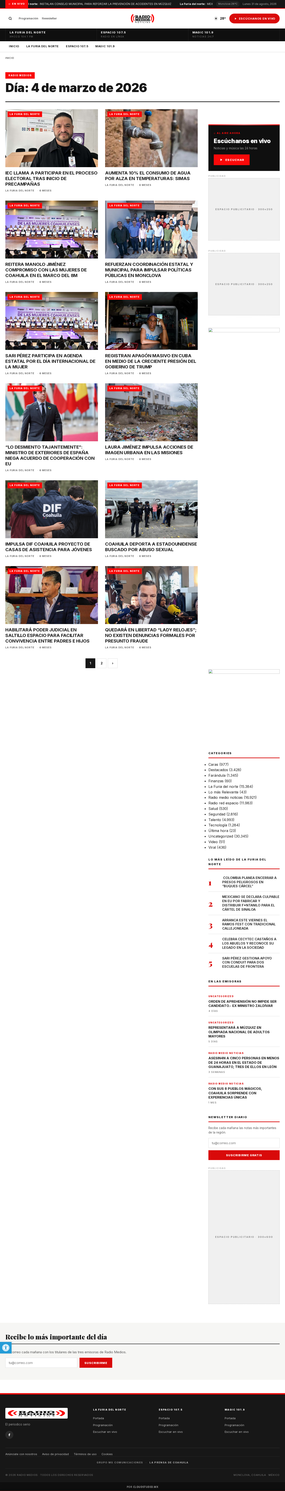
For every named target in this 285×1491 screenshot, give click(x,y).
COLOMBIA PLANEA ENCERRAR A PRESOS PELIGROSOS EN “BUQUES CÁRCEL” (249, 882)
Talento (214, 819)
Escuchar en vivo (105, 1431)
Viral (212, 847)
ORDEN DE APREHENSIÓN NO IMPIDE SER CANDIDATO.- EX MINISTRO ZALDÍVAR (242, 1003)
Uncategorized (220, 836)
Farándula (217, 775)
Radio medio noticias (225, 797)
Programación (28, 18)
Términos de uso (85, 1454)
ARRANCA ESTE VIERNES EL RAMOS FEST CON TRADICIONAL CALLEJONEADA (249, 924)
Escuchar (234, 160)
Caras (213, 764)
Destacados (218, 770)
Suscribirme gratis (244, 1155)
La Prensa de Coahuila (168, 1462)
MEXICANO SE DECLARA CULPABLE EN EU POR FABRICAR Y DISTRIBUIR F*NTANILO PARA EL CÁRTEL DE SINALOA (250, 903)
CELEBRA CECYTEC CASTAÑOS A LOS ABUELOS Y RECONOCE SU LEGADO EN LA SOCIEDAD (249, 943)
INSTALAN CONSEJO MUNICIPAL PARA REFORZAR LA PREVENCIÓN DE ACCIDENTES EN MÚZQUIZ (86, 4)
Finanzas (216, 781)
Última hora (218, 830)
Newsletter (49, 18)
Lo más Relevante (223, 792)
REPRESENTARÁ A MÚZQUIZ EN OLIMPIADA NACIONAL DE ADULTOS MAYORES (239, 1031)
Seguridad (216, 814)
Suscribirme (95, 1363)
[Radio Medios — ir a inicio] (142, 18)
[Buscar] (10, 18)
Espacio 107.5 (77, 46)
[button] (6, 1347)
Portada (98, 1418)
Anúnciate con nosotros (21, 1454)
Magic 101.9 (105, 46)
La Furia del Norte (42, 46)
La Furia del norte (223, 786)
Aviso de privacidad (55, 1454)
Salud (213, 808)
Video (213, 842)
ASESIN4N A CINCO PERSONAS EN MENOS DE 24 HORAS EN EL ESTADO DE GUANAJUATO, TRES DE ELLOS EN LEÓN (243, 1062)
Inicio (14, 46)
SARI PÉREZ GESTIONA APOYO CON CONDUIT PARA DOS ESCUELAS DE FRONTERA (247, 962)
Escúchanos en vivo (257, 18)
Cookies (107, 1454)
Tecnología (217, 825)
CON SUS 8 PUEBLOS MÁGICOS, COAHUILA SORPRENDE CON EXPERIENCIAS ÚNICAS (235, 1092)
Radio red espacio (223, 803)
